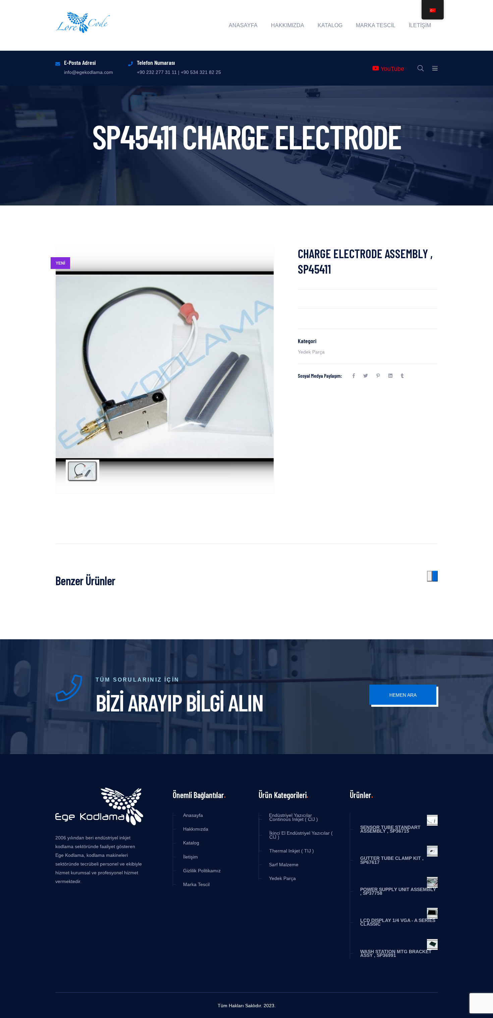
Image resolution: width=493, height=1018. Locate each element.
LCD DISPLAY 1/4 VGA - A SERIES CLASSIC (397, 922)
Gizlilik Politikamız (202, 871)
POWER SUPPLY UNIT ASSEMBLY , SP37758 (398, 891)
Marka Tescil (375, 25)
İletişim (420, 25)
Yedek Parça (311, 352)
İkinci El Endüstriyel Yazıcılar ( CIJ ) (301, 835)
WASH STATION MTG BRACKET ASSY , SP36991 (396, 953)
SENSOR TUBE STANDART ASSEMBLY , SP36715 (390, 829)
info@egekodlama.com (88, 72)
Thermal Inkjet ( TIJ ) (291, 851)
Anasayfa (243, 25)
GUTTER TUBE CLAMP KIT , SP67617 (392, 860)
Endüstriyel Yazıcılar (290, 815)
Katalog (330, 25)
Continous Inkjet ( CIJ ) (293, 819)
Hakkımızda (287, 25)
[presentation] (429, 576)
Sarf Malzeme (283, 865)
